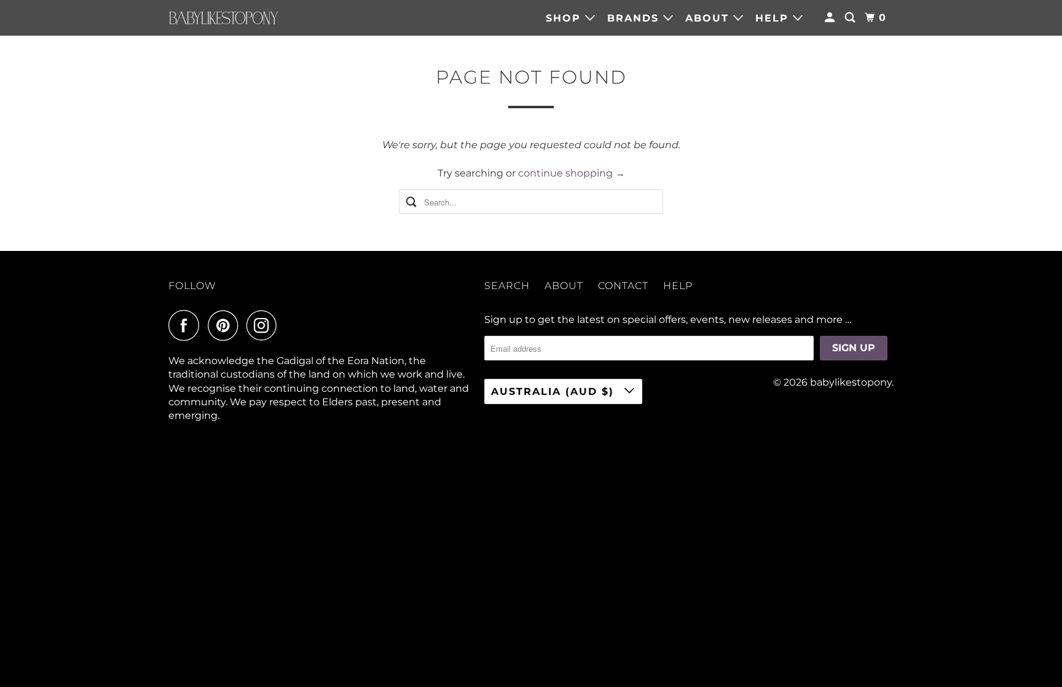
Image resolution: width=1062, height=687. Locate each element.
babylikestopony (851, 382)
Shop (565, 18)
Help (774, 18)
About (709, 18)
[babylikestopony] (223, 17)
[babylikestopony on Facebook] (186, 325)
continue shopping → (571, 173)
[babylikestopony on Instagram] (264, 325)
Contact (623, 286)
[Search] (851, 18)
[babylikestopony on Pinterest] (226, 325)
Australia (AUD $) (554, 391)
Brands (635, 18)
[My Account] (831, 18)
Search (507, 286)
